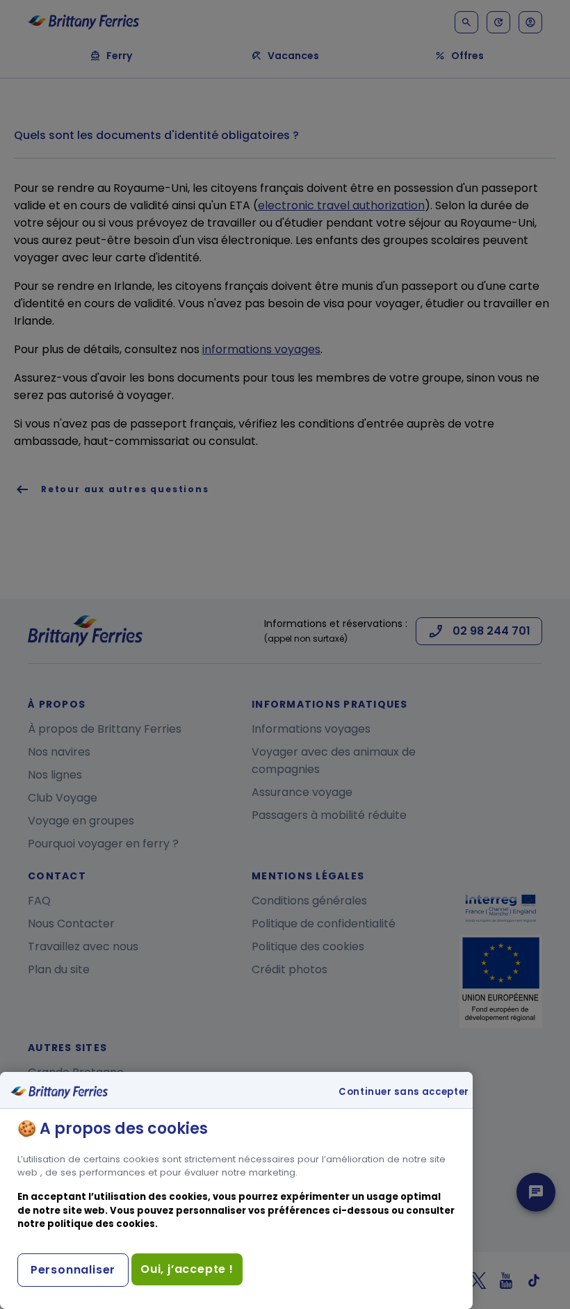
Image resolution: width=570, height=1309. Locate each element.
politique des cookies (101, 1223)
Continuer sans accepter (404, 1092)
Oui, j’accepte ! (187, 1269)
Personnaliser (73, 1270)
